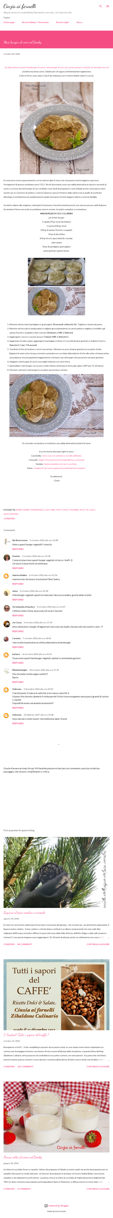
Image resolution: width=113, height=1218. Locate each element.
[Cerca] (100, 5)
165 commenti (25, 1066)
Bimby (19, 510)
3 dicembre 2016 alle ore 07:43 (38, 689)
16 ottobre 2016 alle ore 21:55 (37, 654)
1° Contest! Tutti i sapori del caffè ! (26, 1035)
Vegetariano (11, 514)
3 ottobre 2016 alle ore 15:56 (43, 575)
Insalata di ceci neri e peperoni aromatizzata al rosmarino (60, 468)
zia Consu (17, 622)
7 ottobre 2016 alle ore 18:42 (37, 638)
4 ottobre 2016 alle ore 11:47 (51, 607)
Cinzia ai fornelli (20, 6)
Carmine (16, 638)
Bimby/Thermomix (33, 510)
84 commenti (24, 944)
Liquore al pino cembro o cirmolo (24, 912)
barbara (16, 654)
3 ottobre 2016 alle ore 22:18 (34, 591)
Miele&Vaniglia (19, 670)
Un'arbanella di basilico (23, 607)
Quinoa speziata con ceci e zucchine (60, 464)
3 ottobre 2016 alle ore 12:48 (44, 540)
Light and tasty (53, 510)
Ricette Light (62, 22)
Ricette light (87, 510)
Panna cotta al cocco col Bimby (23, 1157)
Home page (9, 22)
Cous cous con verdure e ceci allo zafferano (62, 455)
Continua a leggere (98, 944)
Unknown (16, 689)
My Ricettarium (20, 540)
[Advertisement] (56, 798)
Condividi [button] (9, 518)
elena (15, 591)
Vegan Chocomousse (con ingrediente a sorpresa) (61, 460)
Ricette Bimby (71, 510)
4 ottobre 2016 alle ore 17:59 (38, 622)
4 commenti (24, 1189)
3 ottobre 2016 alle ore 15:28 (36, 556)
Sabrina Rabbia (19, 575)
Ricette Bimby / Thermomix (35, 22)
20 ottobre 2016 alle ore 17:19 (44, 670)
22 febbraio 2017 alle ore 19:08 (38, 714)
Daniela (16, 556)
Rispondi (17, 549)
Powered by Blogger (58, 1205)
